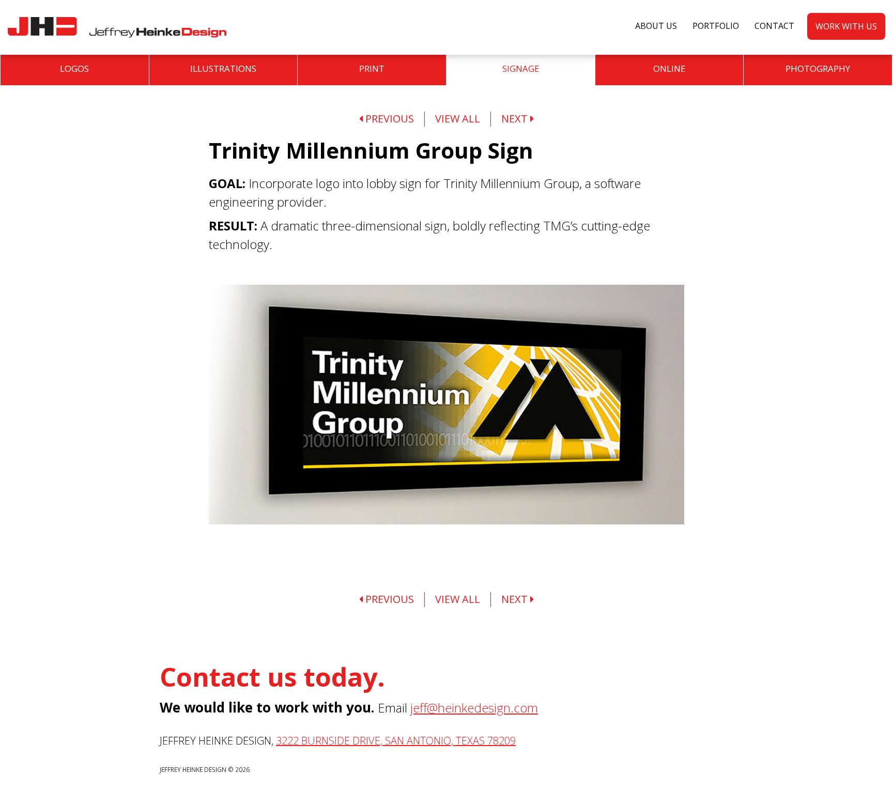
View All (457, 119)
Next (515, 119)
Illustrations (223, 68)
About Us (656, 26)
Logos (74, 68)
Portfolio (715, 26)
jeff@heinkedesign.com (474, 707)
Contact (774, 26)
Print (371, 68)
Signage (520, 68)
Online (669, 68)
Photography (818, 68)
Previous (388, 119)
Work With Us (846, 26)
